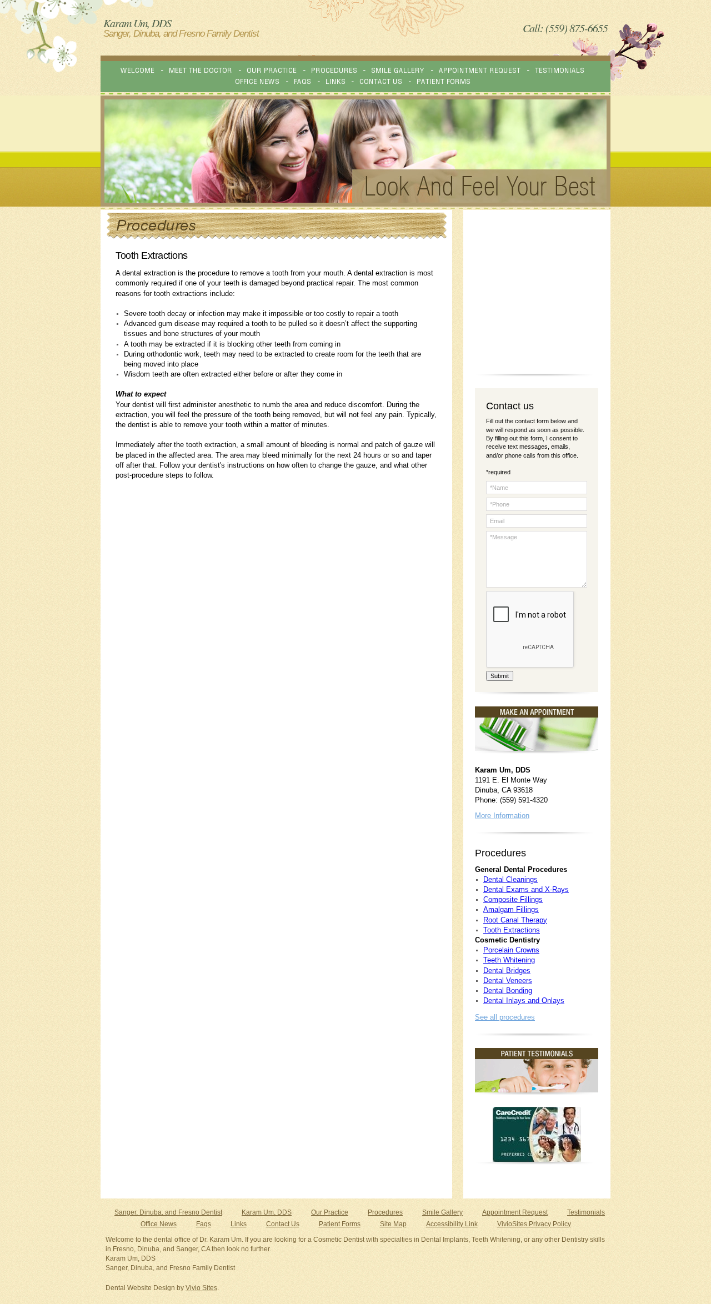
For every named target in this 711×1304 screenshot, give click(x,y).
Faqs (203, 1224)
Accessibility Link (452, 1224)
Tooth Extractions (511, 930)
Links (239, 1224)
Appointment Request (515, 1212)
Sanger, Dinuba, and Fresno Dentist (168, 1212)
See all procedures (505, 1017)
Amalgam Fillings (511, 909)
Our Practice (329, 1212)
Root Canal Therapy (515, 920)
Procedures (385, 1212)
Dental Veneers (507, 980)
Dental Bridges (506, 970)
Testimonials (586, 1212)
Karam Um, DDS (267, 1212)
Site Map (393, 1224)
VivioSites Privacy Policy (534, 1224)
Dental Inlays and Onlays (523, 1000)
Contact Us (282, 1224)
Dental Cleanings (510, 879)
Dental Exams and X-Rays (526, 889)
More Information (502, 815)
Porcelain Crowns (511, 950)
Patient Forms (339, 1224)
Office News (159, 1224)
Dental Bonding (507, 990)
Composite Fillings (513, 899)
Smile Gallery (442, 1212)
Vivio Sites (201, 1288)
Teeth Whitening (509, 960)
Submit (499, 676)
